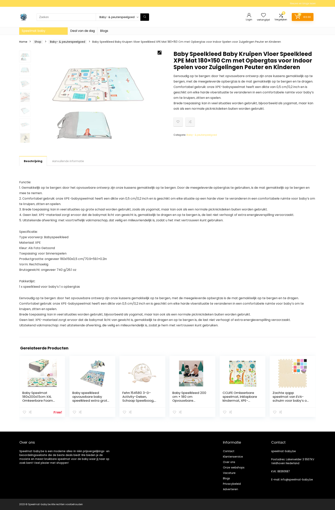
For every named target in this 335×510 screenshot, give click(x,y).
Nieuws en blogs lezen (303, 3)
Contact (228, 451)
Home (23, 42)
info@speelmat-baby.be (297, 479)
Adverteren (230, 489)
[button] (159, 53)
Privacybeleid (232, 484)
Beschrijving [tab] (33, 161)
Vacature (229, 473)
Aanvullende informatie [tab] (68, 161)
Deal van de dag (82, 31)
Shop (38, 42)
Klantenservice (233, 457)
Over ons (229, 462)
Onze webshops (233, 467)
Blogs (104, 31)
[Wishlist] (263, 15)
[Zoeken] (144, 17)
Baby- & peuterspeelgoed (67, 42)
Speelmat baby (33, 31)
